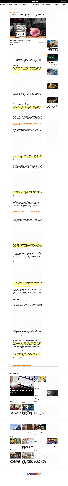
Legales (36, 3)
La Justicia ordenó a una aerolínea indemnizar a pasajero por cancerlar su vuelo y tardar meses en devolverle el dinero (39, 393)
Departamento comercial (39, 478)
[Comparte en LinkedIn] (16, 42)
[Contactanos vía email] (28, 479)
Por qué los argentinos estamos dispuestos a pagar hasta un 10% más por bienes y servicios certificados (27, 462)
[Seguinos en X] (30, 474)
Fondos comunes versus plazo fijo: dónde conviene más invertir (27, 447)
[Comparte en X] (12, 42)
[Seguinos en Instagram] (32, 474)
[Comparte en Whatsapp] (14, 42)
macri (22, 365)
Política (25, 3)
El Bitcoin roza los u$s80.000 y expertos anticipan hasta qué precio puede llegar (52, 106)
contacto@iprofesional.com (34, 483)
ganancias (18, 170)
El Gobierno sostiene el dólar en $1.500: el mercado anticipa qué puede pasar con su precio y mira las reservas (52, 400)
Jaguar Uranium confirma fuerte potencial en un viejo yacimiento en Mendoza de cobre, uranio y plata (40, 413)
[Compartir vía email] (19, 42)
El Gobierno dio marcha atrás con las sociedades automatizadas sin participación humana (15, 399)
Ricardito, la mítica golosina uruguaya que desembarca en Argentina (39, 433)
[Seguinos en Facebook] (28, 474)
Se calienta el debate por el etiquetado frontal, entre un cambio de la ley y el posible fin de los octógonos (52, 448)
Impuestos (32, 3)
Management (51, 3)
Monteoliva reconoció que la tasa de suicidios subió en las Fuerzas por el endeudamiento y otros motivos (40, 461)
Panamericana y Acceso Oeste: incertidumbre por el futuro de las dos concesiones (39, 406)
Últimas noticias (17, 3)
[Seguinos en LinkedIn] (34, 474)
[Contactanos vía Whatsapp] (30, 479)
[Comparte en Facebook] (11, 42)
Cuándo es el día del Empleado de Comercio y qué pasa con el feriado (40, 440)
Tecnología (44, 3)
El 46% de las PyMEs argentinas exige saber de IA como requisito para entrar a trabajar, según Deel (15, 462)
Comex (48, 3)
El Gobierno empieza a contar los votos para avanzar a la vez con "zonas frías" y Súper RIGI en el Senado (27, 400)
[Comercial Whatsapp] (39, 479)
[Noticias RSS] (38, 474)
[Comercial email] (37, 479)
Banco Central (34, 59)
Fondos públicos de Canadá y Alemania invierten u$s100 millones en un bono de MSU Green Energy (40, 454)
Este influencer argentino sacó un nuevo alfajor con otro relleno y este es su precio (27, 433)
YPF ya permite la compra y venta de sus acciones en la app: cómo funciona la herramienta (27, 413)
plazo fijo (29, 365)
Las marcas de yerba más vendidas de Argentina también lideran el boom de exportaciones (15, 448)
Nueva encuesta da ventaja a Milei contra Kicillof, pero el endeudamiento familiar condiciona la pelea (40, 448)
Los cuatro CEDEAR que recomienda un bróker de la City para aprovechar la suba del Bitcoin (52, 64)
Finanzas (29, 3)
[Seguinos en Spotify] (40, 474)
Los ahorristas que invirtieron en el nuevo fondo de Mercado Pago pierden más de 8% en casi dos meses (40, 385)
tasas (22, 98)
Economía (21, 3)
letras (39, 70)
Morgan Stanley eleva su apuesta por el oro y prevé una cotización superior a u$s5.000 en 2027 (52, 93)
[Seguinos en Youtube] (36, 474)
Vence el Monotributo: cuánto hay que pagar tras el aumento (21, 391)
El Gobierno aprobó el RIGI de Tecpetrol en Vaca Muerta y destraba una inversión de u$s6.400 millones (15, 433)
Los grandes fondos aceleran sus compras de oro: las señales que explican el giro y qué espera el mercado (52, 50)
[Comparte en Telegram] (17, 42)
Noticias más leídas (14, 373)
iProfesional (12, 12)
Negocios (40, 3)
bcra (19, 365)
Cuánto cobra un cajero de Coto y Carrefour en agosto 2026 (15, 413)
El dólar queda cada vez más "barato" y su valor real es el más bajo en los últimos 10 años (52, 78)
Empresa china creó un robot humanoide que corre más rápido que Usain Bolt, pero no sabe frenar (40, 399)
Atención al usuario (29, 477)
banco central (16, 365)
